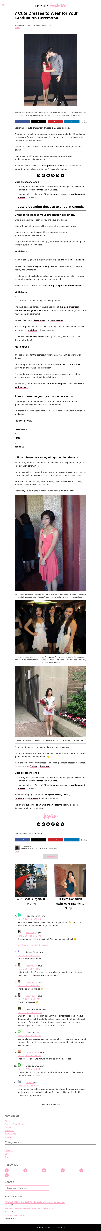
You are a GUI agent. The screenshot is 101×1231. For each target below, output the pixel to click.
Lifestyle (9, 1151)
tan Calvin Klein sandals (32, 336)
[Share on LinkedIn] (71, 121)
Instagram (47, 165)
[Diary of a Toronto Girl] (50, 5)
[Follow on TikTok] (25, 1170)
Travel (7, 1157)
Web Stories (10, 1134)
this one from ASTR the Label (70, 260)
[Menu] (3, 4)
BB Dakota (68, 364)
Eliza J (81, 364)
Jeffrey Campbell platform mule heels (65, 285)
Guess (51, 657)
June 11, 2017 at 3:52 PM (29, 1036)
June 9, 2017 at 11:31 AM (29, 919)
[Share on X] (38, 121)
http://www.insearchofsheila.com (33, 945)
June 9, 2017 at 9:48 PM (29, 969)
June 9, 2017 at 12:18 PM (29, 936)
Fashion (17, 27)
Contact (8, 1127)
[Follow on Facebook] (81, 1170)
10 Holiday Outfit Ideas (16, 1215)
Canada (53, 190)
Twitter (33, 766)
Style (7, 1154)
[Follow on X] (7, 1175)
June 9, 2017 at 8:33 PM (29, 955)
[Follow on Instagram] (7, 1170)
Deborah (30, 1082)
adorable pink (34, 266)
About (7, 1121)
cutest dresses (60, 194)
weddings (32, 330)
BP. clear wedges (56, 383)
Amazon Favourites (14, 1124)
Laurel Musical (32, 1052)
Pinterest (33, 798)
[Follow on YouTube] (44, 1170)
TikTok (59, 165)
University (50, 857)
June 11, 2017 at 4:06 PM (29, 1069)
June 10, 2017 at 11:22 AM (30, 1012)
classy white (39, 320)
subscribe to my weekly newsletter (43, 805)
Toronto (39, 190)
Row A (58, 364)
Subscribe (9, 1130)
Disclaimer (9, 1137)
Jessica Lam (21, 23)
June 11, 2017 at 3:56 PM (29, 1055)
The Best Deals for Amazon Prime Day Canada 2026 (29, 1208)
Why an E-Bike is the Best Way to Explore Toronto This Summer (35, 1202)
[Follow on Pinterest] (63, 1170)
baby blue (49, 266)
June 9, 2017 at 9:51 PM (29, 999)
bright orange (56, 320)
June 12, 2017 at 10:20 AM (30, 1086)
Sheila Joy (31, 932)
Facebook (19, 798)
